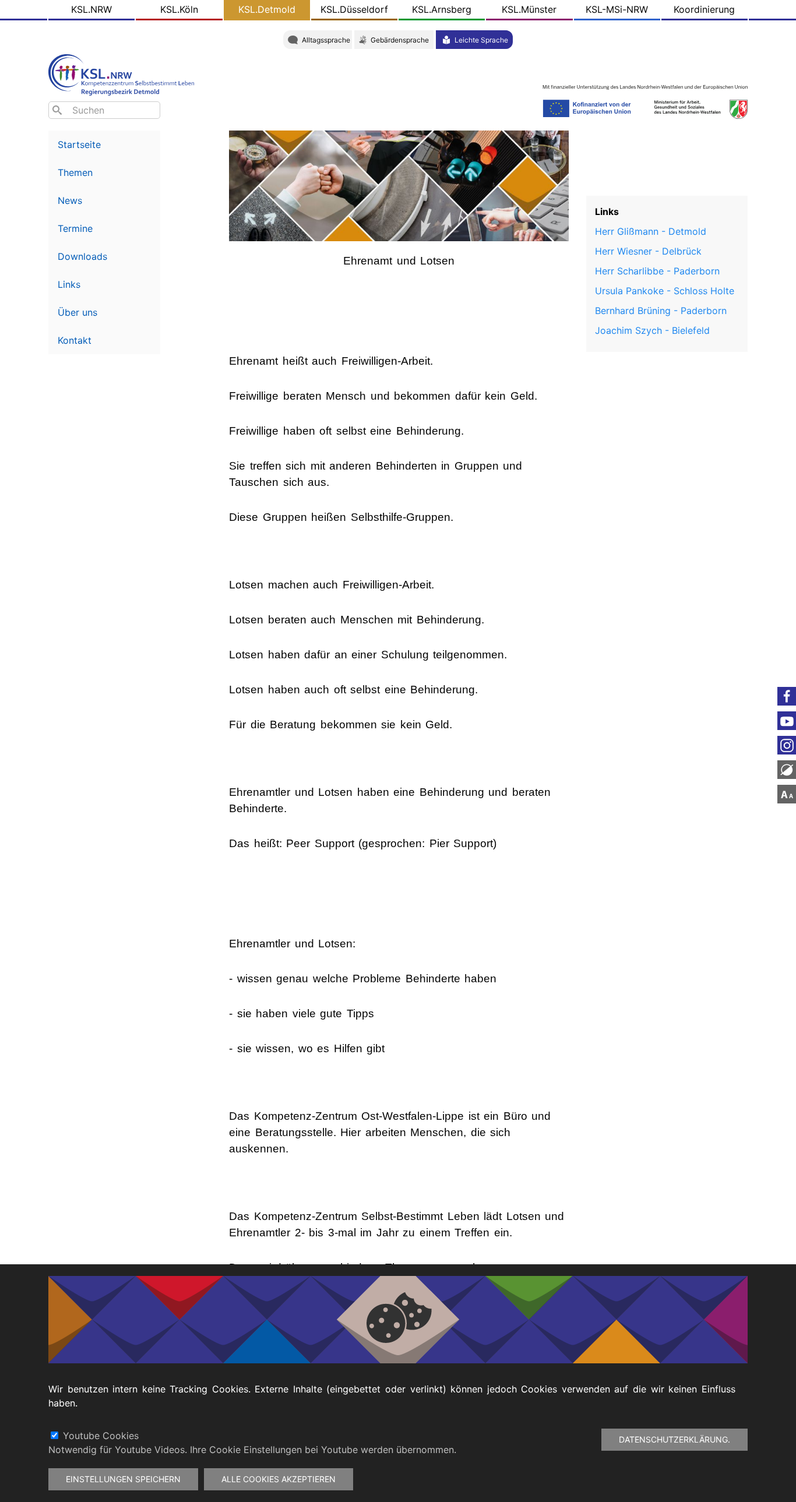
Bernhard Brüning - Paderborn (661, 310)
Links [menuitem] (69, 284)
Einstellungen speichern (123, 1479)
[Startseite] (124, 73)
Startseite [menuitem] (79, 144)
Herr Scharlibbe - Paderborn (657, 271)
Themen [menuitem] (75, 172)
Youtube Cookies (101, 1435)
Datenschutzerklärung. (674, 1439)
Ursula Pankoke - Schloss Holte (664, 291)
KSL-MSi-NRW (617, 9)
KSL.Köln (179, 9)
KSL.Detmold (266, 9)
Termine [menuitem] (75, 228)
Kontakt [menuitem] (74, 340)
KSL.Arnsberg (441, 9)
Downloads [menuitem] (82, 256)
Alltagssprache (326, 40)
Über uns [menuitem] (77, 312)
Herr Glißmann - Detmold (650, 231)
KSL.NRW (91, 9)
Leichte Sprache (481, 40)
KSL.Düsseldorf (354, 9)
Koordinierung (704, 9)
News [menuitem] (70, 200)
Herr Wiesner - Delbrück (648, 251)
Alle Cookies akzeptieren (278, 1479)
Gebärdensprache (400, 40)
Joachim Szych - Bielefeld (652, 330)
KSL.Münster (529, 9)
